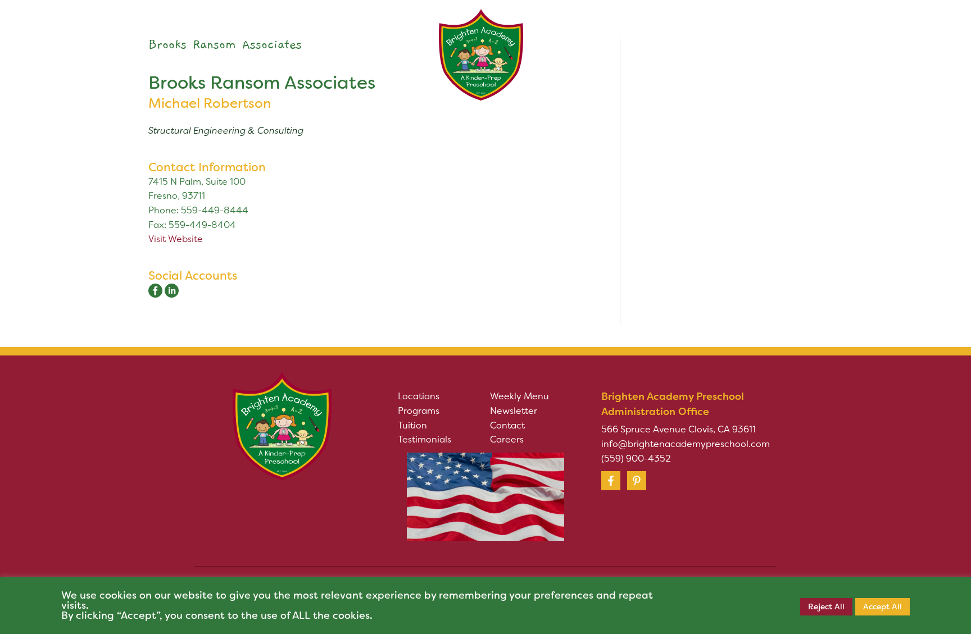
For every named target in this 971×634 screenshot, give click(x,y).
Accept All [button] (882, 606)
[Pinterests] (636, 480)
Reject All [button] (826, 606)
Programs (418, 411)
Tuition (412, 425)
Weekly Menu (519, 396)
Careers (507, 439)
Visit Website (175, 239)
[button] (279, 38)
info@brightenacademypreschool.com (685, 444)
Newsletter (513, 411)
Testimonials (424, 439)
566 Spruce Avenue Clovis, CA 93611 (678, 429)
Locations (418, 396)
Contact (507, 425)
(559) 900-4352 (636, 458)
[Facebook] (610, 480)
